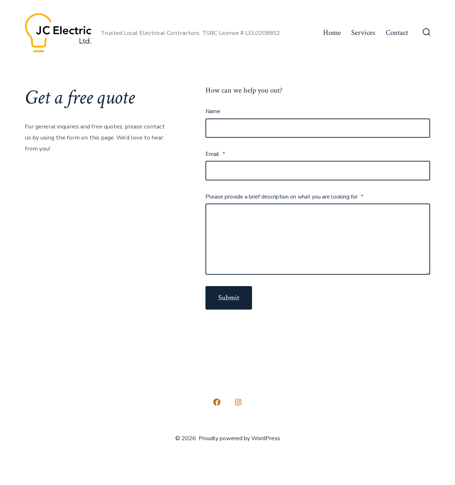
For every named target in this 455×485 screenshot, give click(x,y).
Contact (397, 32)
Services (363, 32)
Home (332, 32)
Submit (228, 297)
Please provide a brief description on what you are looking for (284, 197)
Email (215, 154)
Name (212, 111)
